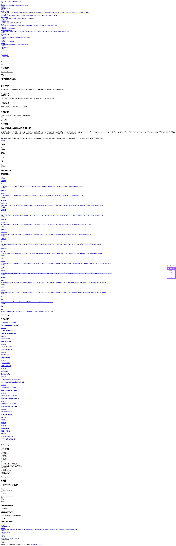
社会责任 (26, 5)
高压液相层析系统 (52, 31)
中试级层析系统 (14, 31)
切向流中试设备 (44, 15)
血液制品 (17, 37)
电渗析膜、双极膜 (24, 25)
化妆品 (21, 37)
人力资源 (3, 41)
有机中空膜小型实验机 (33, 12)
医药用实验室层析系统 (6, 30)
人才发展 (3, 40)
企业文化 (3, 5)
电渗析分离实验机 (60, 12)
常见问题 (17, 44)
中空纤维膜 (17, 25)
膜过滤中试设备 (4, 14)
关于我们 (3, 4)
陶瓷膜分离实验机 (14, 12)
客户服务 (3, 43)
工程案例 (3, 38)
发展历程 (7, 5)
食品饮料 (7, 37)
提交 (2, 497)
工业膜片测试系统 (5, 21)
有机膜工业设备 (5, 18)
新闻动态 (3, 7)
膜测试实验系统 (4, 20)
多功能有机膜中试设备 (6, 15)
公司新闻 (3, 8)
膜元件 (2, 24)
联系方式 (7, 47)
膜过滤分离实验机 (5, 11)
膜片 (53, 25)
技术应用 (3, 35)
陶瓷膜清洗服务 (11, 44)
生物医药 (3, 37)
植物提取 (12, 37)
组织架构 (12, 5)
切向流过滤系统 (52, 12)
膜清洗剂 (3, 33)
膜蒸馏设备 (83, 12)
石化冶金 (25, 37)
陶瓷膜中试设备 (16, 15)
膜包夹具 (36, 25)
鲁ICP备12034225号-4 (38, 544)
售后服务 (22, 44)
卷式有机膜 (3, 25)
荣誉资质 (17, 5)
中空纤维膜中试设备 (25, 15)
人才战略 (7, 41)
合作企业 (21, 5)
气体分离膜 (49, 25)
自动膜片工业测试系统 (15, 22)
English (2, 48)
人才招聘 (12, 41)
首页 (2, 2)
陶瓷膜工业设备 (12, 18)
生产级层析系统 (22, 31)
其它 (29, 37)
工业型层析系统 (11, 28)
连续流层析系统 (38, 31)
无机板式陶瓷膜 (42, 25)
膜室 (56, 25)
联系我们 (3, 46)
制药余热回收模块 (5, 34)
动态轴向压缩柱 (61, 31)
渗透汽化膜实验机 (69, 12)
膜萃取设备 (77, 12)
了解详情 (3, 140)
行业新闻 (7, 8)
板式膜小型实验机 (23, 12)
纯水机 (87, 12)
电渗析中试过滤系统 (35, 15)
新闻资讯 (3, 525)
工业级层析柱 (45, 31)
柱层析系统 (3, 27)
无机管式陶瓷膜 (10, 25)
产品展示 (3, 9)
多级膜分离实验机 (43, 12)
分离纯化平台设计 (52, 15)
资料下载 (27, 44)
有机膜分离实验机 (5, 12)
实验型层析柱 (4, 28)
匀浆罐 (67, 31)
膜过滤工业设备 (4, 17)
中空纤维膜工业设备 (21, 18)
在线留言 (3, 47)
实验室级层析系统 (5, 31)
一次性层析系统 (30, 31)
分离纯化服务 (4, 44)
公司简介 (3, 532)
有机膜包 (31, 25)
